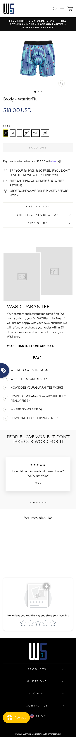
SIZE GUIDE (38, 223)
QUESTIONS (37, 681)
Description (38, 206)
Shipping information (38, 214)
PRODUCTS (37, 669)
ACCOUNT (37, 693)
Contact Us (37, 705)
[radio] (5, 133)
